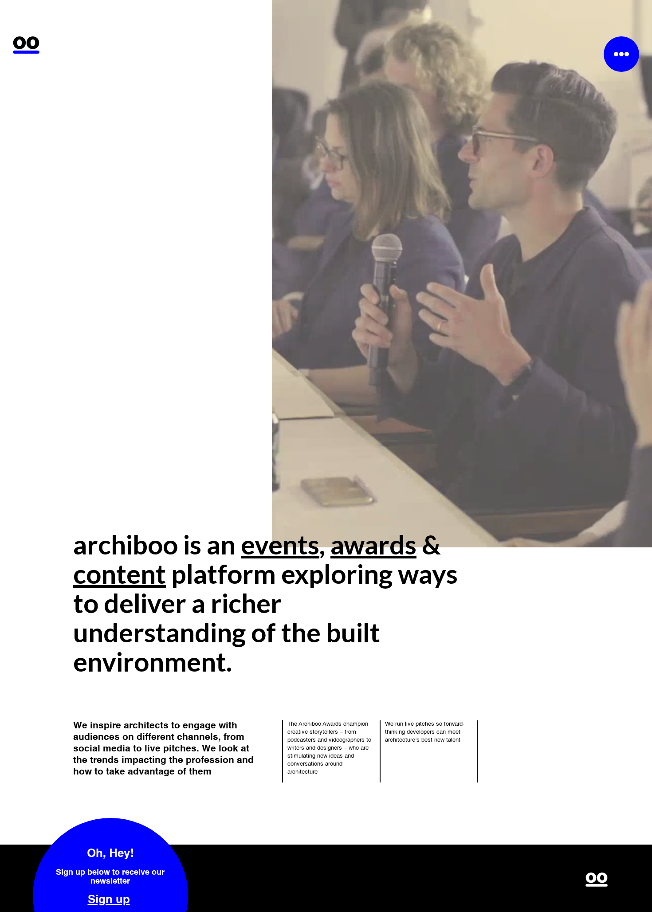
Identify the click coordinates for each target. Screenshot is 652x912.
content (119, 574)
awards (373, 544)
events (280, 544)
